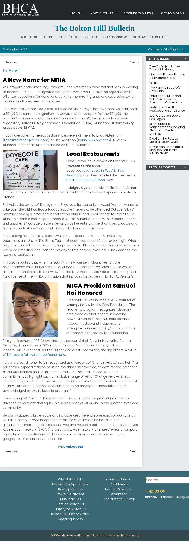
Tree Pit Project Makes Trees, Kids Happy (164, 68)
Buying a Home (70, 489)
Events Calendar (118, 489)
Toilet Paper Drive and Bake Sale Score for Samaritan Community (165, 99)
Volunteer (119, 494)
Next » (134, 62)
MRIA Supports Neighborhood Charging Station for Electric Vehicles (167, 129)
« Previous (10, 62)
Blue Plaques (70, 499)
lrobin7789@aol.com (94, 140)
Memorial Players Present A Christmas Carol (167, 76)
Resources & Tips (137, 13)
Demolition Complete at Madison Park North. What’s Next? (166, 150)
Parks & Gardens (70, 494)
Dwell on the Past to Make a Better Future (164, 140)
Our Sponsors (115, 37)
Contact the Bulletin (151, 37)
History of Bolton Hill (70, 509)
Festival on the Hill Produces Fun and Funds (167, 109)
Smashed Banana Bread (85, 180)
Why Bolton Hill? (70, 479)
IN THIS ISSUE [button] (158, 58)
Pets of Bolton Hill (71, 504)
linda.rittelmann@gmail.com (26, 140)
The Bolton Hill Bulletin (94, 28)
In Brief (154, 83)
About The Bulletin (36, 37)
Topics (89, 37)
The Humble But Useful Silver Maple (165, 89)
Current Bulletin (118, 479)
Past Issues (67, 37)
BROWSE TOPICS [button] (161, 167)
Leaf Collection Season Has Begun (166, 117)
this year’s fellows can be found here (36, 354)
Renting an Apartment (70, 484)
